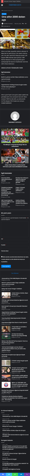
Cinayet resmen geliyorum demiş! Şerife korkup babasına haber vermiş (19, 369)
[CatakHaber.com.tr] (15, 5)
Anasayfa (5, 10)
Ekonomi (10, 10)
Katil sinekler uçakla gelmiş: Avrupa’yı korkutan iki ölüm (20, 376)
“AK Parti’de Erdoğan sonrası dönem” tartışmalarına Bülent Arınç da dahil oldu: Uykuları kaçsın (14, 348)
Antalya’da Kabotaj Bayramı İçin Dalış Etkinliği (19, 334)
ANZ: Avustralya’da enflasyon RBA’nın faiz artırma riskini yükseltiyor (7, 202)
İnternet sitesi (4, 251)
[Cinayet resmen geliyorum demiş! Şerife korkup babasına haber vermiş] (6, 370)
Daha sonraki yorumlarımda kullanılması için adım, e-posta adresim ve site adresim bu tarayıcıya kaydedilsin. (15, 259)
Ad (2, 239)
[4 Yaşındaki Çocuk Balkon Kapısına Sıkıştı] (6, 329)
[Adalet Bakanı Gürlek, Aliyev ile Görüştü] (6, 295)
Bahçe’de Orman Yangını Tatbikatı (12, 1)
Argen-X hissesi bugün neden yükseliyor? (20, 189)
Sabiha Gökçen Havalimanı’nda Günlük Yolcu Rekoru (22, 201)
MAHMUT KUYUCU (8, 23)
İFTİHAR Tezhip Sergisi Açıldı (20, 361)
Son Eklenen (15, 273)
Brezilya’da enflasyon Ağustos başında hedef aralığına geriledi (22, 180)
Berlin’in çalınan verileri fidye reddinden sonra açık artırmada (13, 283)
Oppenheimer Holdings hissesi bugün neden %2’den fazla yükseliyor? (14, 313)
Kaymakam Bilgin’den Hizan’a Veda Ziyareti (14, 322)
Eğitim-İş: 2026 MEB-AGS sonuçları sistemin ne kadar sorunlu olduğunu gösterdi (20, 384)
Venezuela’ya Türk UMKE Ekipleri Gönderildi (14, 278)
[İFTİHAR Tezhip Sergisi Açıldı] (6, 363)
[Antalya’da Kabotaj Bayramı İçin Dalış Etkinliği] (6, 336)
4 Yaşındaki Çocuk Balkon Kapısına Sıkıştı (19, 327)
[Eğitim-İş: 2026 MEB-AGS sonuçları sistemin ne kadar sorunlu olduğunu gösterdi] (6, 385)
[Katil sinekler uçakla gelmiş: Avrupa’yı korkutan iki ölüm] (6, 378)
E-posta (3, 245)
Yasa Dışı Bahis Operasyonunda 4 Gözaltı (6, 179)
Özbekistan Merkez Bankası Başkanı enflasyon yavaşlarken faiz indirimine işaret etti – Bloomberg (7, 191)
